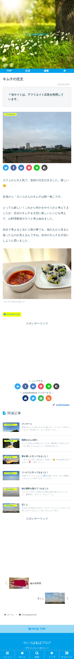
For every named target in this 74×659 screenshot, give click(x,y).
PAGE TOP (38, 628)
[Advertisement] (37, 350)
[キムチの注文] (21, 168)
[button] (67, 423)
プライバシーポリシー (37, 648)
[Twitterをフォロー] (33, 398)
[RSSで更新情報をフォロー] (49, 398)
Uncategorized (13, 314)
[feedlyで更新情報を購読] (41, 398)
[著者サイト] (25, 398)
